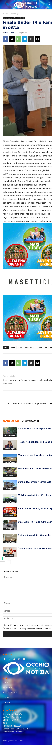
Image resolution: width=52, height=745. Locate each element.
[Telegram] (24, 39)
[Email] (37, 39)
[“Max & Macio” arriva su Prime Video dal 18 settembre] (10, 552)
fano (13, 347)
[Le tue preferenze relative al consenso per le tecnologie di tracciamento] (2, 558)
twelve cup (43, 347)
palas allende (30, 347)
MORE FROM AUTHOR (30, 421)
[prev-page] (4, 562)
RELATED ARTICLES (11, 421)
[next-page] (9, 562)
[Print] (31, 39)
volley (20, 347)
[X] (12, 39)
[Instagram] (9, 659)
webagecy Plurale (13, 740)
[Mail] (14, 659)
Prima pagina (8, 475)
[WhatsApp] (18, 39)
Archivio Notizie (19, 18)
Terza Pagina (15, 13)
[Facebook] (5, 39)
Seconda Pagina (9, 435)
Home (5, 13)
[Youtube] (24, 659)
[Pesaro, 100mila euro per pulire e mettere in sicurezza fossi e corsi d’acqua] (10, 432)
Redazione (9, 33)
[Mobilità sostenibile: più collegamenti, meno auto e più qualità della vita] (10, 498)
